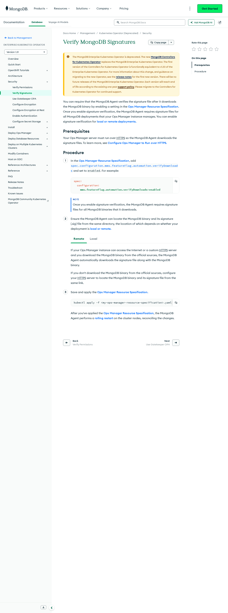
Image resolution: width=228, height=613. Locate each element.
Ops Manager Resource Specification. (122, 292)
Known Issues (15, 193)
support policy (126, 86)
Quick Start (14, 64)
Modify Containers (18, 153)
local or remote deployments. (116, 121)
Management (87, 33)
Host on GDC (15, 159)
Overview (13, 58)
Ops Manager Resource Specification (153, 106)
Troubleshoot (15, 187)
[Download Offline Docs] (43, 607)
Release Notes (16, 182)
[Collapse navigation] (52, 607)
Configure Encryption (24, 104)
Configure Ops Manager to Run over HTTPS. (137, 143)
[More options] (171, 42)
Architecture (15, 75)
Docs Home (69, 33)
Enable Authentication (24, 115)
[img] (194, 49)
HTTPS (120, 138)
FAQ (10, 176)
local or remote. (100, 228)
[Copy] (175, 181)
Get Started (210, 8)
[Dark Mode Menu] (219, 22)
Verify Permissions (22, 87)
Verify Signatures (22, 93)
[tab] (79, 238)
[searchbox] (149, 22)
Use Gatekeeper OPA (24, 98)
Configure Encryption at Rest (28, 110)
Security (147, 33)
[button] (25, 52)
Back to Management (20, 37)
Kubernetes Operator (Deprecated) (118, 33)
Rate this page (200, 42)
